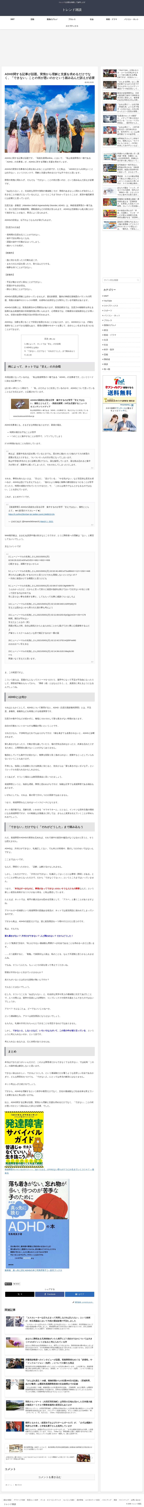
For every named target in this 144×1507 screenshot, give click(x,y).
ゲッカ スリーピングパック (50, 1500)
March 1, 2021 (46, 521)
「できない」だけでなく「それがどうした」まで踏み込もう (50, 351)
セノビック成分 (68, 1500)
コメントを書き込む (49, 1477)
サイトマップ (124, 1500)
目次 (46, 339)
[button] (138, 280)
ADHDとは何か (32, 347)
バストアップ (106, 1500)
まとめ (29, 355)
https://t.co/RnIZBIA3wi (18, 514)
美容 (115, 1500)
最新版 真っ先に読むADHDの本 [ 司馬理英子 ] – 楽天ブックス (33, 1270)
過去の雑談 (7, 1500)
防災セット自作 (32, 1500)
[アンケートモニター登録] (119, 417)
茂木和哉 (80, 1500)
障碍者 (9, 1284)
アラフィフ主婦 (19, 1500)
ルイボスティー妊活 (92, 1500)
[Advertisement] (72, 48)
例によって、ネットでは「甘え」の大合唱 (43, 344)
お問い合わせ (136, 1500)
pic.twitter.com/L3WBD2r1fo (42, 514)
